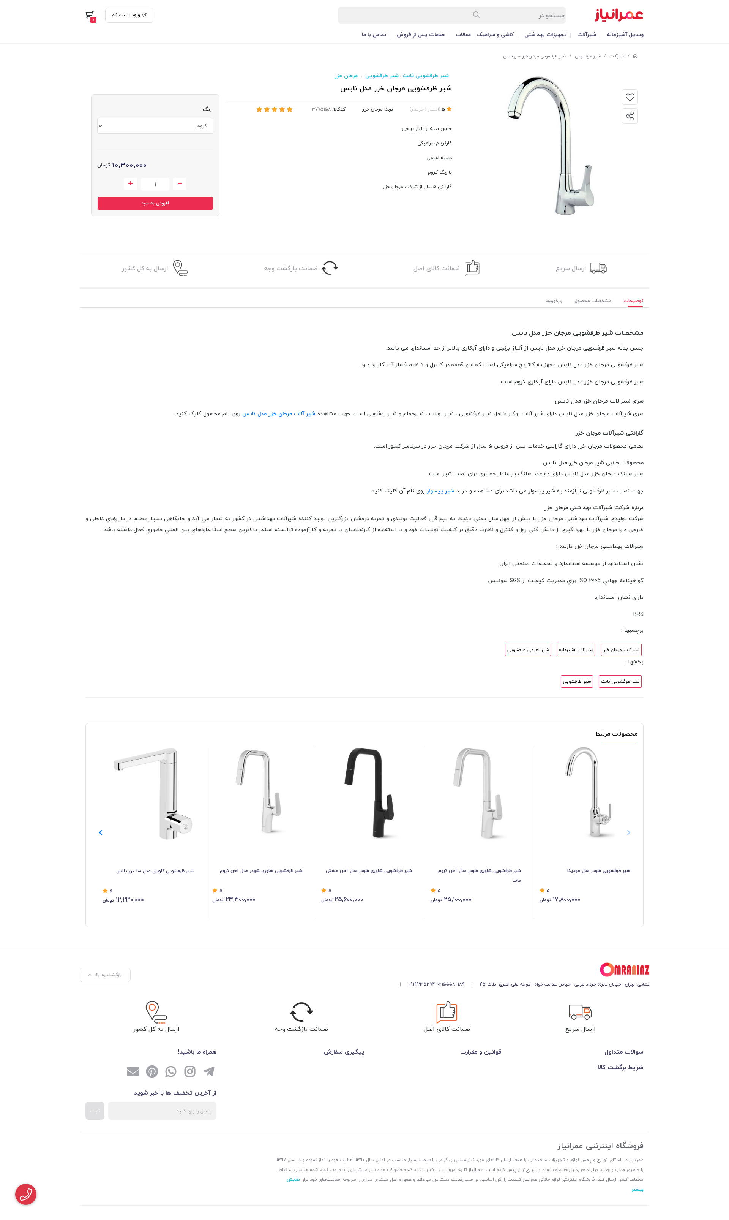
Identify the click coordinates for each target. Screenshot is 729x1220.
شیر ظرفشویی (588, 56)
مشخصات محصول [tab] (593, 301)
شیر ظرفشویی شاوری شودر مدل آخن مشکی (369, 871)
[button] (100, 832)
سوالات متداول (624, 1051)
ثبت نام (119, 15)
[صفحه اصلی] (635, 56)
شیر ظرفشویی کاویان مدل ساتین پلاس (155, 871)
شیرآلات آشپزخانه (576, 650)
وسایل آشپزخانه (625, 34)
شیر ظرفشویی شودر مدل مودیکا (598, 871)
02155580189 (450, 984)
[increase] (130, 184)
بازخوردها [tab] (554, 301)
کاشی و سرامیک (495, 34)
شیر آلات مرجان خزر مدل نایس (279, 413)
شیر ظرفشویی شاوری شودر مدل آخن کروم (261, 871)
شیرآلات (586, 34)
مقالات (463, 34)
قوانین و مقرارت (481, 1051)
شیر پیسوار (440, 490)
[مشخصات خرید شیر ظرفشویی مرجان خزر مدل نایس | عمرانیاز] (521, 969)
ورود (136, 15)
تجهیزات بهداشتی (545, 34)
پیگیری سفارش (344, 1051)
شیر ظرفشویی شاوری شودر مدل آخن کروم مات (479, 876)
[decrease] (179, 184)
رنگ (207, 109)
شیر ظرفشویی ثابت (425, 75)
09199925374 (421, 984)
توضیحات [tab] (633, 301)
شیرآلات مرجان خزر (621, 650)
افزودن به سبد (155, 203)
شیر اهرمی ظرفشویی (528, 650)
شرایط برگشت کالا (621, 1067)
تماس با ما (374, 34)
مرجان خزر (346, 75)
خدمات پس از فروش (421, 34)
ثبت (95, 1111)
